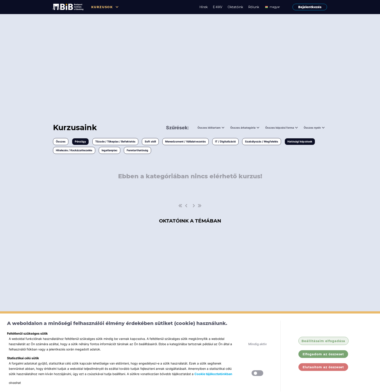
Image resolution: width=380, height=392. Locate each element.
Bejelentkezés (310, 7)
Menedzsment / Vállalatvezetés (185, 141)
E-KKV (217, 7)
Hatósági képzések (299, 141)
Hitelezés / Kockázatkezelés (74, 150)
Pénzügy (80, 141)
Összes (61, 141)
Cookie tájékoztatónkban (213, 374)
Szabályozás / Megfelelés (261, 141)
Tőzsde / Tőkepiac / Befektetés (115, 141)
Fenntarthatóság (137, 150)
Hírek (203, 7)
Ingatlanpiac (109, 150)
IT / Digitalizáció (225, 141)
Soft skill (150, 141)
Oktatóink (235, 7)
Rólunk (253, 7)
